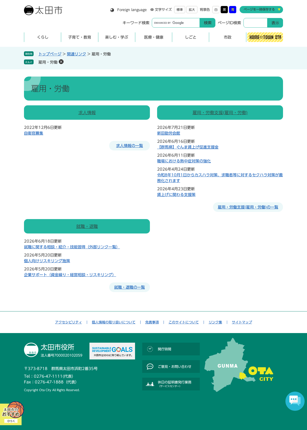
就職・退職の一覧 (129, 287)
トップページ (49, 54)
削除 (61, 61)
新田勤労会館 (168, 133)
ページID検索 (229, 23)
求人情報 (87, 112)
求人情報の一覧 (129, 146)
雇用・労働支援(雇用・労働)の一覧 (248, 207)
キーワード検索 (136, 23)
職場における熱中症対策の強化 (184, 161)
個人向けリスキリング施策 (47, 261)
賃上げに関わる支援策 (176, 195)
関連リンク (76, 54)
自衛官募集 (33, 133)
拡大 (192, 9)
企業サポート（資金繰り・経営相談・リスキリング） (70, 275)
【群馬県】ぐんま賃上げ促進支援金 (187, 147)
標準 (180, 9)
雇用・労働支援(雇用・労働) (220, 112)
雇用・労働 (48, 62)
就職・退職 (87, 226)
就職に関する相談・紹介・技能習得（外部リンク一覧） (72, 247)
